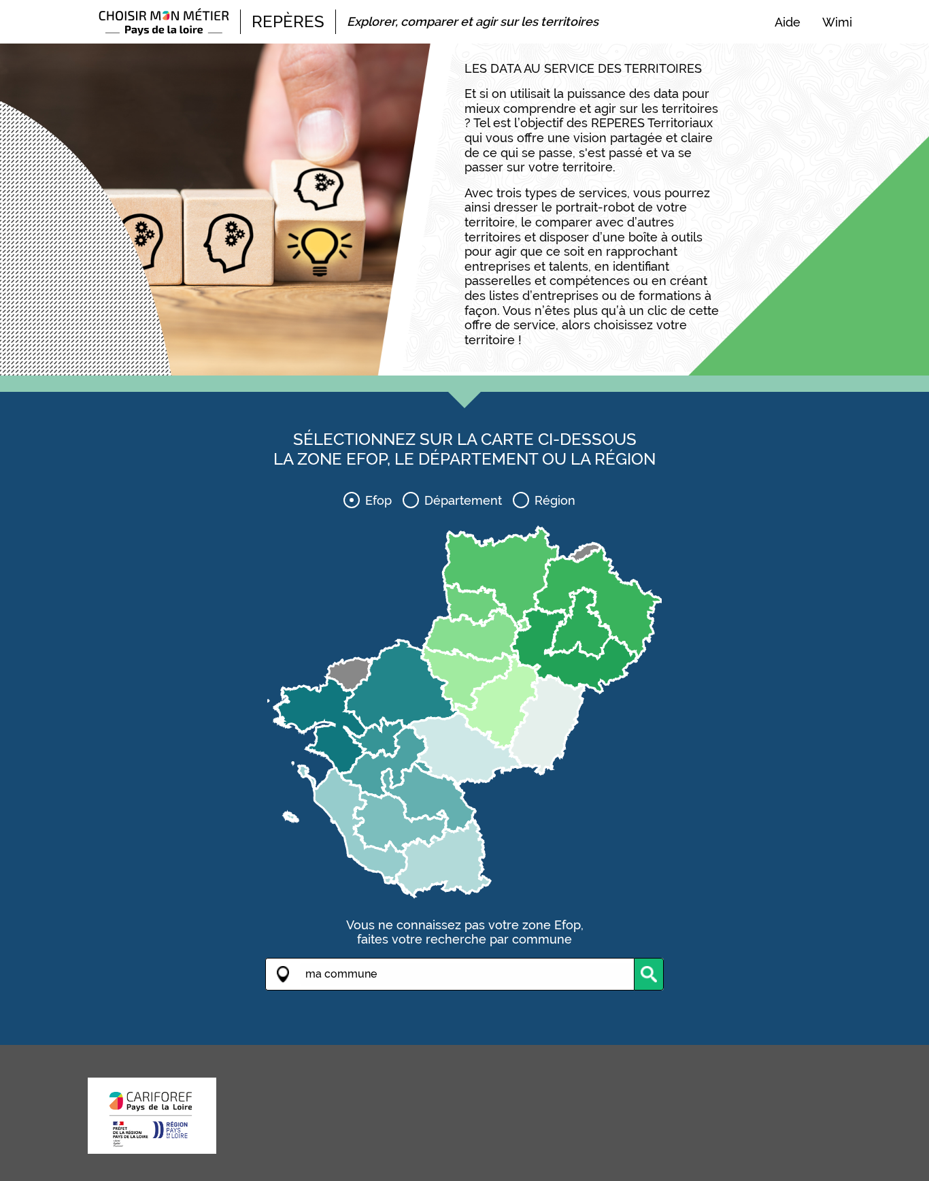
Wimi (837, 22)
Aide (787, 22)
